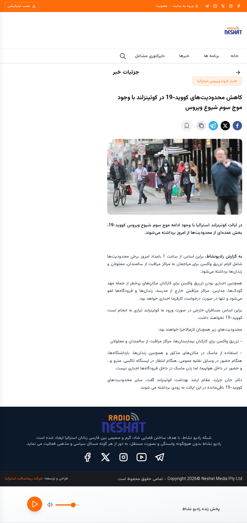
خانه (235, 56)
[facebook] (237, 125)
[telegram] (213, 125)
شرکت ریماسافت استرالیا (24, 478)
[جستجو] (122, 56)
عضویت (161, 6)
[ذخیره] (187, 126)
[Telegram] (207, 6)
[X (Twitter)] (105, 457)
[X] (223, 6)
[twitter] (225, 125)
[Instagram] (230, 6)
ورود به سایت (183, 6)
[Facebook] (238, 6)
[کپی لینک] (201, 125)
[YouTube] (215, 6)
